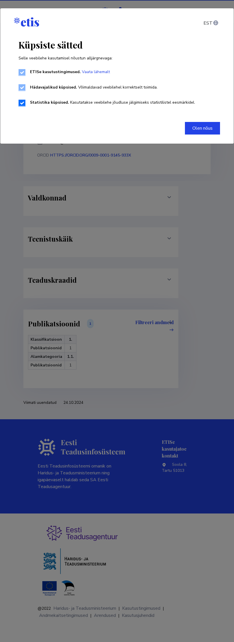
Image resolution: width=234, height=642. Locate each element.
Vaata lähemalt (96, 72)
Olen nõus (202, 128)
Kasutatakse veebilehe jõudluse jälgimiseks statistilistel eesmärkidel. (112, 102)
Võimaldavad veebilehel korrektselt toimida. (94, 87)
